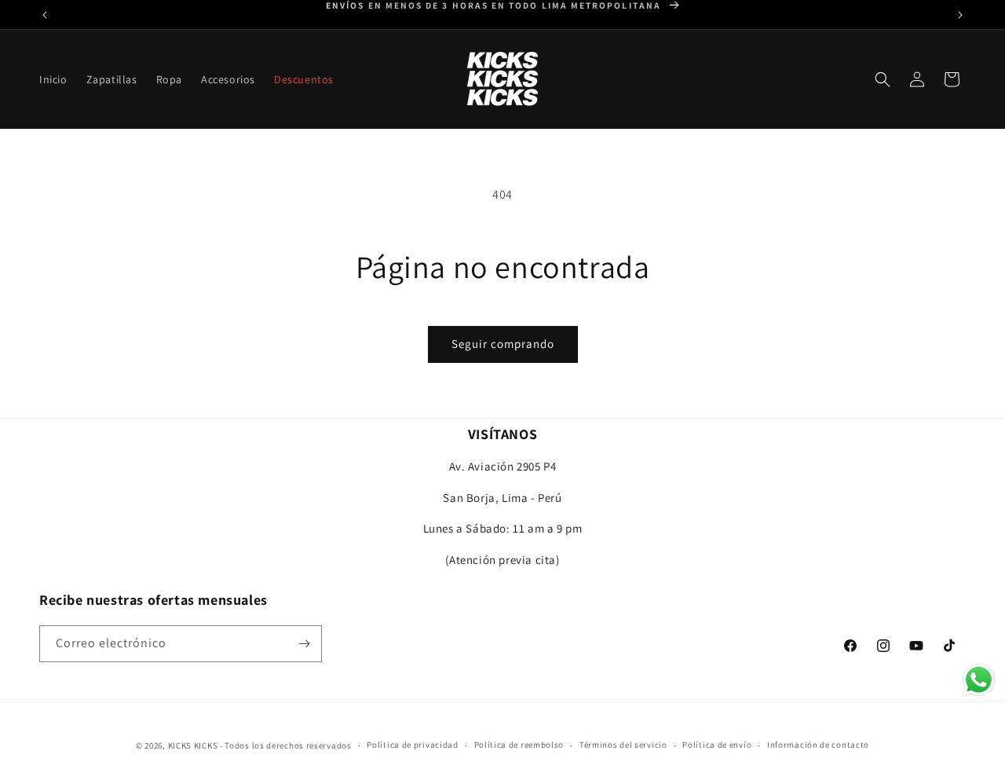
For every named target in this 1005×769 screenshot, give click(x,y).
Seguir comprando (502, 343)
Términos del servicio (623, 744)
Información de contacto (818, 744)
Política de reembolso (519, 744)
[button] (169, 79)
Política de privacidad (412, 744)
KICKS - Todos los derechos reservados (273, 745)
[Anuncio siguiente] (960, 15)
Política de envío (716, 744)
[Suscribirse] (304, 643)
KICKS (180, 745)
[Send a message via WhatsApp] (978, 679)
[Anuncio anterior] (44, 15)
